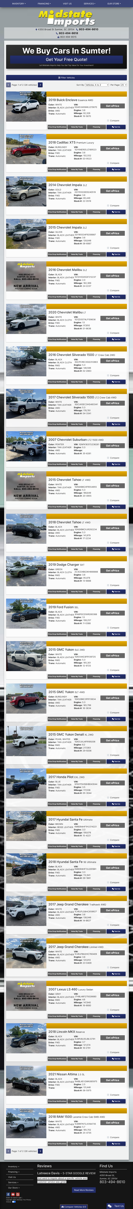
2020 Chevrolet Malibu (67, 312)
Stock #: (78, 116)
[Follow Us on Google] (18, 1194)
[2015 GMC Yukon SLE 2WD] (26, 656)
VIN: (76, 104)
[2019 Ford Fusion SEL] (26, 613)
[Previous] (8, 84)
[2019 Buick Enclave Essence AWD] (26, 106)
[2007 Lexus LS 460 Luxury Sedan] (26, 995)
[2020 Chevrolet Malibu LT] (26, 318)
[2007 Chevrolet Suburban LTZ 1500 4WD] (26, 446)
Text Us (117, 127)
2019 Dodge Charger (66, 564)
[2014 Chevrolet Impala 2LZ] (26, 191)
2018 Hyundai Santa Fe (72, 862)
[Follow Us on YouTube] (13, 1194)
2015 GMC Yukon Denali (71, 734)
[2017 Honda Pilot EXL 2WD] (26, 783)
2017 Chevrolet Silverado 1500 (82, 397)
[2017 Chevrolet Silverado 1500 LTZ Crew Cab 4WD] (26, 403)
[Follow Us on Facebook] (8, 1194)
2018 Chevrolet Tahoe (69, 522)
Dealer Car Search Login (13, 1197)
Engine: (78, 110)
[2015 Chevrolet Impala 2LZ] (26, 233)
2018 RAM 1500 (76, 1117)
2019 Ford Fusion (63, 607)
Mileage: (78, 113)
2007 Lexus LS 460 (70, 989)
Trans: (51, 114)
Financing (96, 127)
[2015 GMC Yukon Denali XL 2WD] (26, 741)
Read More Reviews (84, 1190)
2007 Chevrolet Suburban (76, 440)
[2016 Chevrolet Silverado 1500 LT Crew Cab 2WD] (26, 361)
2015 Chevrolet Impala (67, 227)
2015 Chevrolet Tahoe (69, 480)
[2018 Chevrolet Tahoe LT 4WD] (26, 528)
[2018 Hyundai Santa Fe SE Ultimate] (26, 868)
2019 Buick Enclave (70, 100)
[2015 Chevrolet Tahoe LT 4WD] (26, 486)
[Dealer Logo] (66, 18)
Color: (51, 104)
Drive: (51, 111)
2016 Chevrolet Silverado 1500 (81, 355)
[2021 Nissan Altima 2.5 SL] (26, 1080)
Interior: (52, 107)
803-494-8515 (68, 37)
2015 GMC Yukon (66, 649)
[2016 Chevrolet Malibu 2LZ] (26, 276)
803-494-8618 (68, 33)
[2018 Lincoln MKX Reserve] (26, 1038)
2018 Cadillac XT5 (71, 142)
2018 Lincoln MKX (66, 1032)
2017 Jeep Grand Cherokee (77, 904)
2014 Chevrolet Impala (67, 185)
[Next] (40, 84)
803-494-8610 (88, 29)
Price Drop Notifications (57, 127)
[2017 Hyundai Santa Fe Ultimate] (26, 825)
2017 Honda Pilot (66, 777)
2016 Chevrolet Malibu (67, 270)
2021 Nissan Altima (66, 1074)
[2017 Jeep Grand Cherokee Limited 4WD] (26, 953)
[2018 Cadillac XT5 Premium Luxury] (26, 149)
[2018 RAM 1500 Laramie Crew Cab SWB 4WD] (26, 1123)
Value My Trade (77, 127)
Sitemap (19, 1199)
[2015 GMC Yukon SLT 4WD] (26, 698)
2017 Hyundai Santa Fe (70, 819)
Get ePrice (112, 105)
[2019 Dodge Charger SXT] (26, 571)
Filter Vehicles (67, 77)
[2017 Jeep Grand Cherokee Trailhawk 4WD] (26, 910)
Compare (114, 120)
